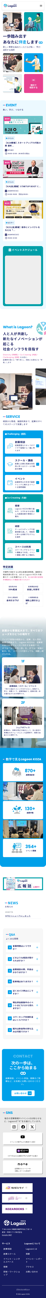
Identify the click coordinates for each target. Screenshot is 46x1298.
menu (40, 5)
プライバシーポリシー (23, 1289)
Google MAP (7, 1235)
